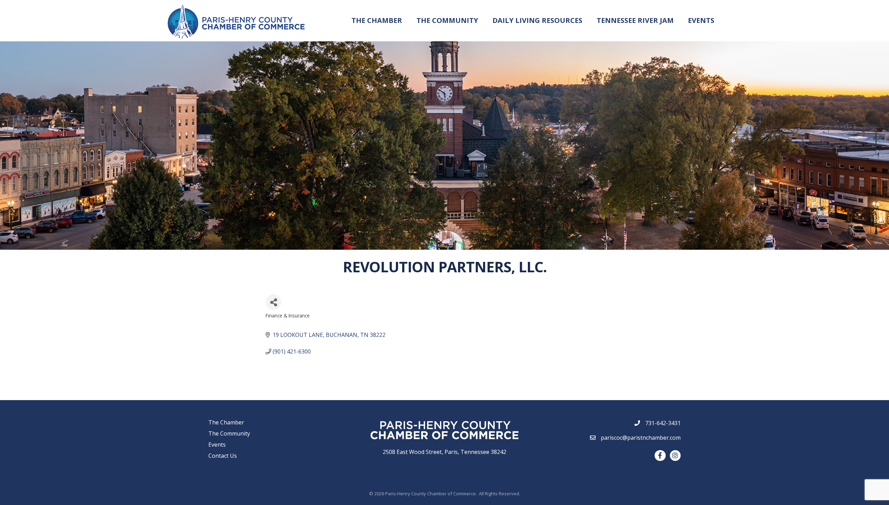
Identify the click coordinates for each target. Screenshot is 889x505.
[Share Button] (273, 302)
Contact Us (222, 456)
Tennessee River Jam (635, 20)
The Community (447, 20)
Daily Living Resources (537, 20)
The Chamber (376, 20)
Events (701, 20)
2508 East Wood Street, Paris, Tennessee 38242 (444, 452)
